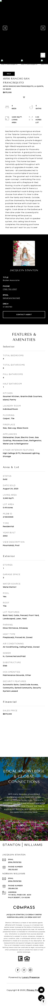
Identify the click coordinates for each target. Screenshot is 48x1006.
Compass (26, 925)
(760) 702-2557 (10, 289)
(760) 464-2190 (13, 888)
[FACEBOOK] (17, 970)
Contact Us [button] (24, 825)
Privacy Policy (34, 990)
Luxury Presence (31, 977)
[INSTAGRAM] (24, 970)
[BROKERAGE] (30, 970)
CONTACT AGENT (24, 314)
